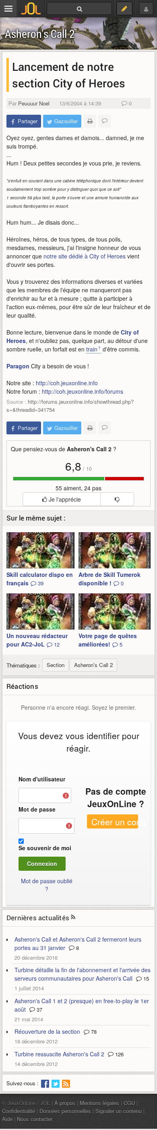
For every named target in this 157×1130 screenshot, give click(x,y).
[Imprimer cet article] (89, 121)
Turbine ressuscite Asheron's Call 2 (59, 1054)
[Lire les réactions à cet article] (104, 121)
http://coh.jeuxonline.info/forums (82, 391)
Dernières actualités (37, 917)
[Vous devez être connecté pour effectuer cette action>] (117, 499)
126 (119, 1054)
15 (145, 978)
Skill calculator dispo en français (39, 578)
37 (38, 1009)
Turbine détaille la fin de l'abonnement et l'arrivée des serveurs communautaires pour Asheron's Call (82, 974)
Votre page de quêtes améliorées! (107, 640)
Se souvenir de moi (45, 848)
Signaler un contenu (118, 1111)
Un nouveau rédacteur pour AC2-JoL (37, 640)
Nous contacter (34, 1119)
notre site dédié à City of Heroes (84, 256)
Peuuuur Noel (34, 103)
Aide (7, 1119)
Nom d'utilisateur (42, 779)
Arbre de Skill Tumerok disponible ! (109, 578)
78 (93, 1031)
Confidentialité (18, 1111)
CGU (129, 1103)
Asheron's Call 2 (40, 33)
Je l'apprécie (64, 499)
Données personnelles (65, 1111)
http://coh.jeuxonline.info (67, 383)
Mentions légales (99, 1103)
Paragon (17, 366)
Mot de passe (37, 809)
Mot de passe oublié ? (46, 885)
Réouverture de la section (47, 1031)
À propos (64, 1103)
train (91, 349)
